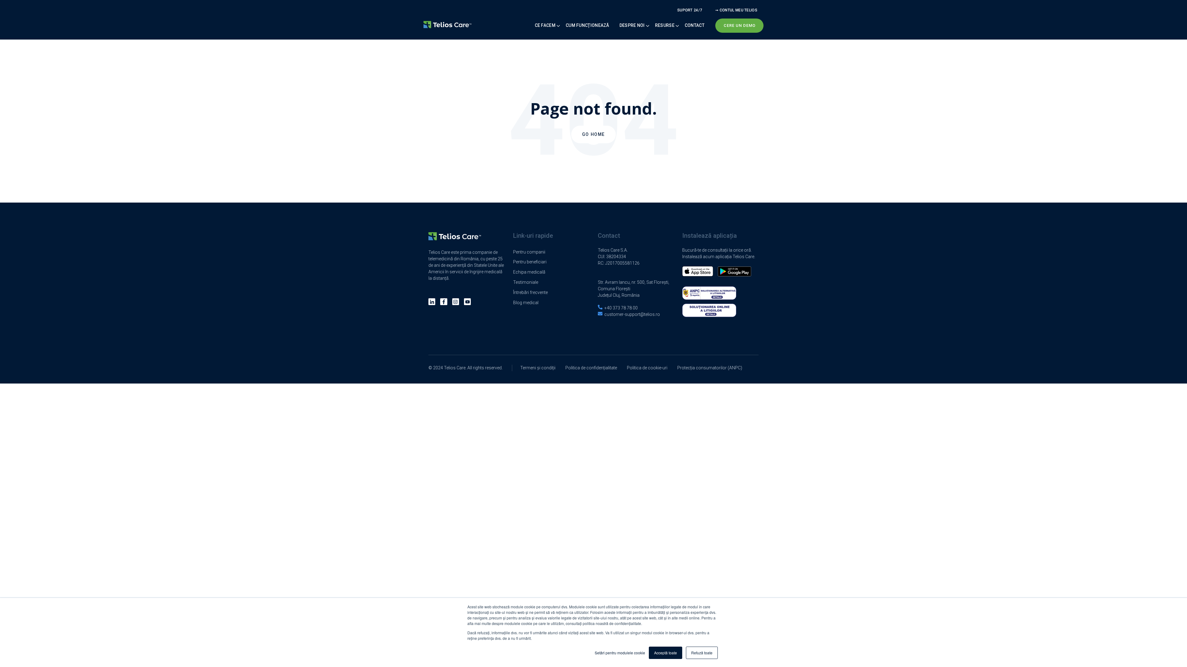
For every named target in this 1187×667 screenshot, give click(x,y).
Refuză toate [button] (702, 652)
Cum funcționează (587, 25)
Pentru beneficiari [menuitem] (530, 261)
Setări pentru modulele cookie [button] (620, 652)
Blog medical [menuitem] (525, 302)
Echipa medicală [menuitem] (529, 272)
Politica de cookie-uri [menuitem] (647, 367)
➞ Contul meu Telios (736, 10)
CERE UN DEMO (739, 25)
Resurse (664, 25)
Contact (694, 25)
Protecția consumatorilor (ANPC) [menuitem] (709, 367)
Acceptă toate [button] (665, 652)
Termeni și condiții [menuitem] (537, 367)
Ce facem (545, 25)
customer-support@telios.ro (632, 314)
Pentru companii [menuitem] (529, 252)
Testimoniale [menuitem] (525, 282)
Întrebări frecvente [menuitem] (530, 292)
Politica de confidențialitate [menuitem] (591, 367)
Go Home (593, 134)
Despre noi (632, 25)
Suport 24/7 (689, 10)
